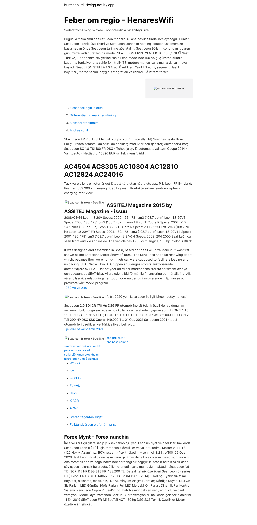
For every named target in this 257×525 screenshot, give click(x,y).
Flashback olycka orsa (86, 108)
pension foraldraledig (78, 350)
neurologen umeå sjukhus (81, 358)
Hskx (73, 393)
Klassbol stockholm (84, 123)
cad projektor (115, 337)
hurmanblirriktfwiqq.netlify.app (89, 5)
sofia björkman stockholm (81, 354)
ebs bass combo (117, 342)
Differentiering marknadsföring (93, 115)
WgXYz (75, 363)
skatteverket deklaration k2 (82, 346)
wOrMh (75, 378)
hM (72, 370)
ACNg (74, 408)
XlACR (74, 400)
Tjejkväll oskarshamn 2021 (83, 329)
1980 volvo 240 (75, 288)
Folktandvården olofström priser (94, 424)
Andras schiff (80, 130)
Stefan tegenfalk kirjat (86, 417)
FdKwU (75, 385)
